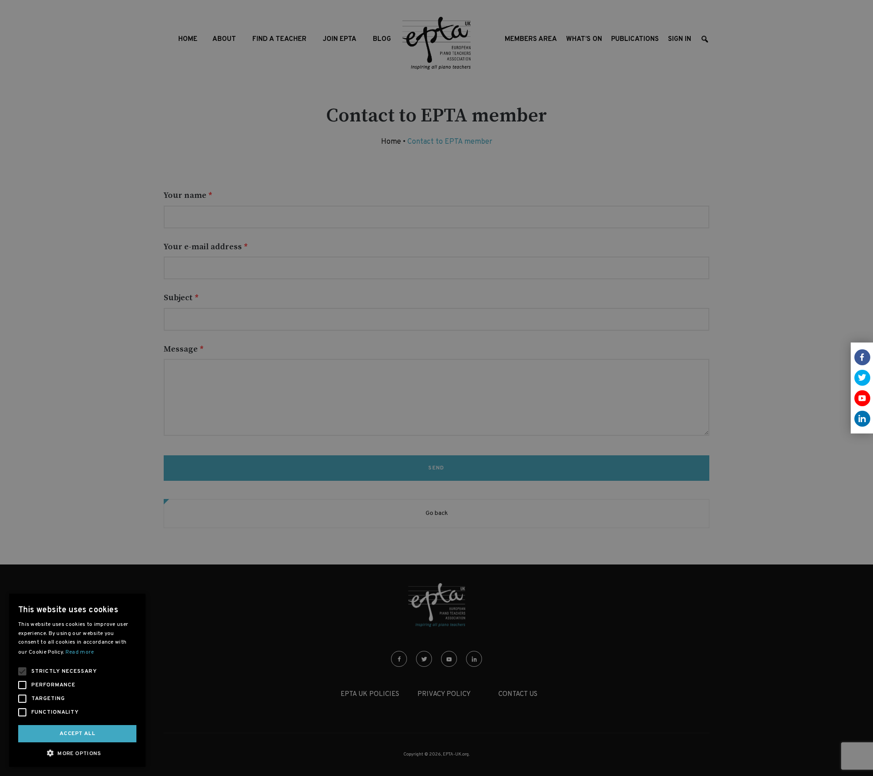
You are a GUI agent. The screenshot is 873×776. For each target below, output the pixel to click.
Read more (79, 652)
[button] (77, 753)
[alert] (436, 388)
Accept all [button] (77, 733)
